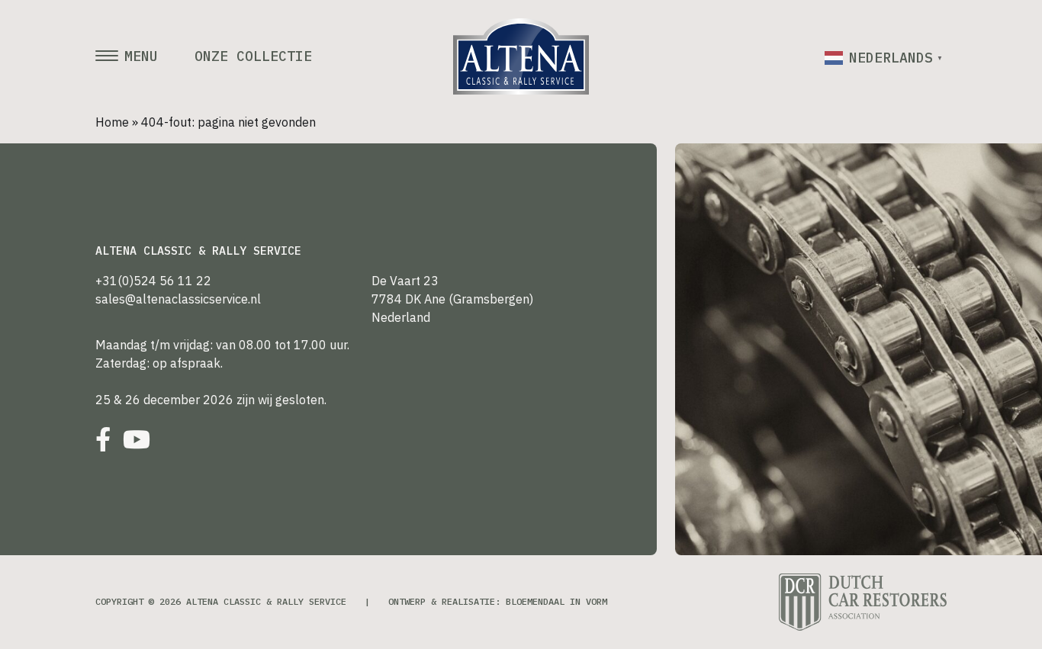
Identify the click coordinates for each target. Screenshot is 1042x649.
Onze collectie (253, 56)
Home (112, 122)
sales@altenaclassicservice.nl (178, 299)
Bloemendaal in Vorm (556, 601)
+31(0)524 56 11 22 (153, 280)
